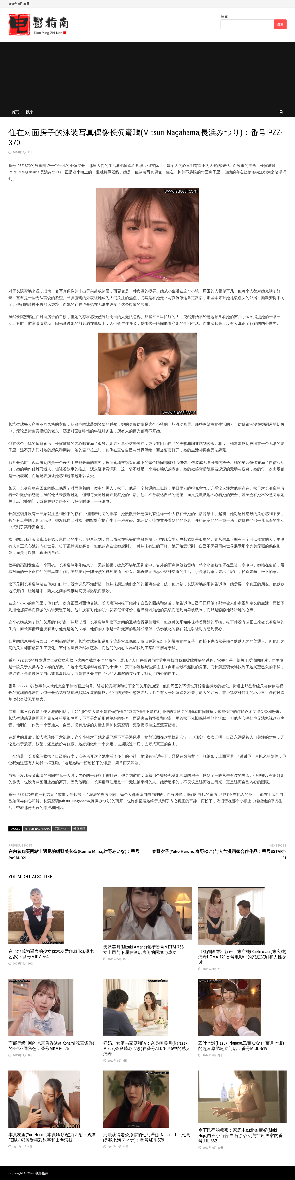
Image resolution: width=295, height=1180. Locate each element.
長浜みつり (61, 829)
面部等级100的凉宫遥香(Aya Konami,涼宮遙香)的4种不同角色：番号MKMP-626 (51, 1045)
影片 (29, 112)
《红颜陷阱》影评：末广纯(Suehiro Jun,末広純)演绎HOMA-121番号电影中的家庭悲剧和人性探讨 (242, 957)
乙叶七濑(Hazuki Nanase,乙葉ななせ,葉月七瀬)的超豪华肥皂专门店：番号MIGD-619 (241, 1045)
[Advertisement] (147, 74)
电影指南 (42, 1173)
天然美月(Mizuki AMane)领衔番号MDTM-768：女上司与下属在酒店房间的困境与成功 (145, 949)
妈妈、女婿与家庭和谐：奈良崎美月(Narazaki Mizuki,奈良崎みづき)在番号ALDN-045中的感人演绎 (146, 1048)
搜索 (224, 16)
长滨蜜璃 (79, 829)
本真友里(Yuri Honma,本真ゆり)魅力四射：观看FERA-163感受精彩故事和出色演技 (52, 1137)
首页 (15, 112)
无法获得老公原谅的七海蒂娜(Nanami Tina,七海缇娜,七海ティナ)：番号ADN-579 (147, 1137)
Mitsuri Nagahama (37, 829)
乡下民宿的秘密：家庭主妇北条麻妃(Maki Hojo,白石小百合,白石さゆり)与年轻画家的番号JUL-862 (240, 1136)
